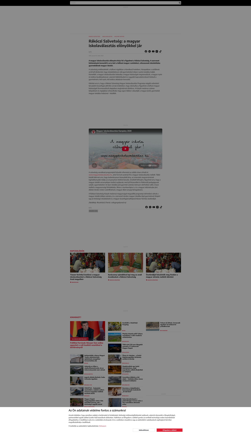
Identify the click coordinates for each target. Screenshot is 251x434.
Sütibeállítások (144, 430)
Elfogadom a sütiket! (169, 430)
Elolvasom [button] (102, 426)
